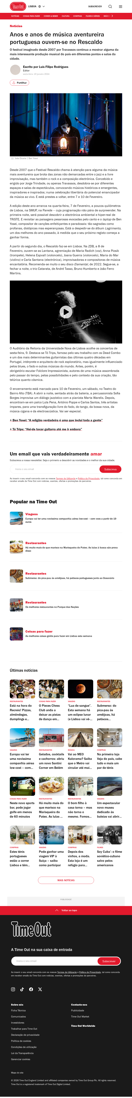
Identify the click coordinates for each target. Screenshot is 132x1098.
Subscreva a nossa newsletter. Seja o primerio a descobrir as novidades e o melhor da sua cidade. (62, 460)
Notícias (15, 16)
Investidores (17, 1023)
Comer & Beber (51, 16)
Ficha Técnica (18, 1011)
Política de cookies (21, 1041)
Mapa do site (17, 1073)
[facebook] (31, 989)
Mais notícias (66, 880)
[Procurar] (110, 6)
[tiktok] (22, 989)
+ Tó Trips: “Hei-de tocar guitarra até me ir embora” (46, 429)
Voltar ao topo (69, 910)
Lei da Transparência (22, 1053)
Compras (77, 16)
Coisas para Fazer (31, 16)
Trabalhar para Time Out (24, 1029)
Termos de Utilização (65, 479)
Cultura (65, 16)
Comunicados (18, 1017)
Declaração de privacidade (25, 1035)
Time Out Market (80, 1017)
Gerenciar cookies (20, 1059)
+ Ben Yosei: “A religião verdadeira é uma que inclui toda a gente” (56, 420)
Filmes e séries (93, 16)
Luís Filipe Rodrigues (53, 67)
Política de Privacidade (88, 479)
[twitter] (40, 989)
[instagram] (13, 989)
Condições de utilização (24, 1047)
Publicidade (77, 1011)
